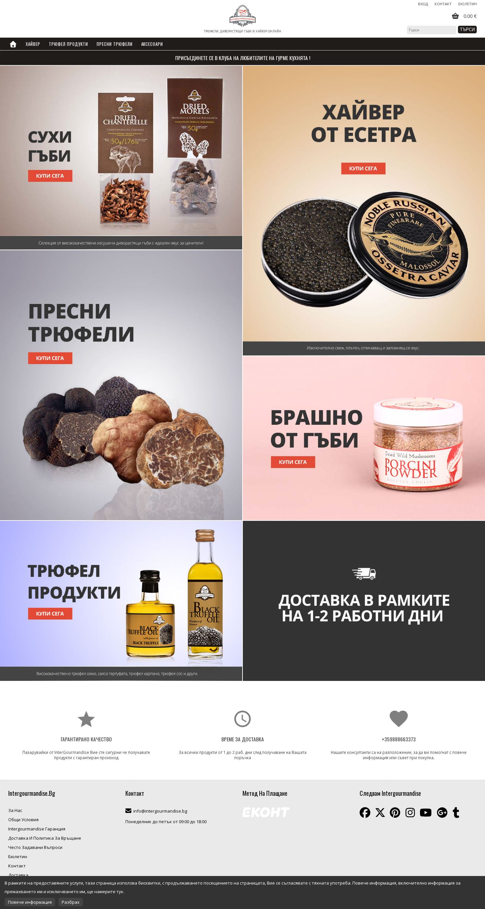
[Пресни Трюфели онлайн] (121, 385)
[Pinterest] (395, 812)
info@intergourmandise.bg (160, 811)
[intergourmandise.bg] (242, 16)
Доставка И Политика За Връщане (44, 838)
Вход (423, 3)
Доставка (18, 875)
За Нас (15, 810)
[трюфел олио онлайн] (121, 601)
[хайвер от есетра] (364, 210)
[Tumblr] (456, 812)
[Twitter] (380, 812)
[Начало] (13, 44)
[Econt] (266, 813)
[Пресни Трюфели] (364, 601)
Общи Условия (23, 820)
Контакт (443, 3)
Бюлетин (467, 3)
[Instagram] (410, 812)
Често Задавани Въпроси (35, 847)
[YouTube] (426, 812)
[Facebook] (365, 812)
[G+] (442, 812)
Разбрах (71, 902)
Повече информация (30, 902)
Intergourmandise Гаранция (36, 829)
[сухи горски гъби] (121, 158)
